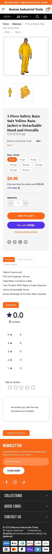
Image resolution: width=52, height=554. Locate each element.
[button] (14, 334)
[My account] (45, 16)
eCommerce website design (28, 533)
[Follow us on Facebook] (6, 482)
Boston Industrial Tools (19, 141)
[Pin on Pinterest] (15, 242)
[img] (14, 134)
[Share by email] (26, 242)
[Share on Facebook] (9, 242)
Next (17, 32)
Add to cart (26, 215)
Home (6, 24)
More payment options (26, 231)
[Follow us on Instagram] (15, 482)
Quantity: (12, 197)
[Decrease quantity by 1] (10, 203)
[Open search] (37, 16)
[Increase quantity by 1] (26, 203)
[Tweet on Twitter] (20, 242)
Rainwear (17, 24)
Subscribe (13, 470)
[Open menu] (3, 10)
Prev (7, 32)
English (24, 16)
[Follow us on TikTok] (23, 482)
